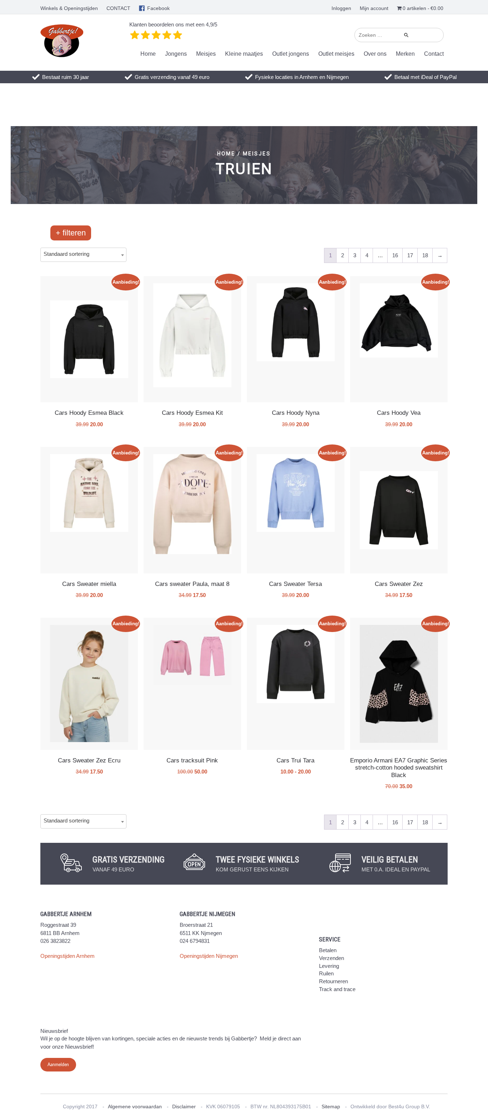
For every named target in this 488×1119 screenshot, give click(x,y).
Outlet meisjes (336, 54)
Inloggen (341, 8)
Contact (434, 54)
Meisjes (206, 54)
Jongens (176, 54)
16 (395, 255)
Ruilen (326, 973)
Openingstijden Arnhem (67, 956)
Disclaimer (184, 1106)
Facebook (158, 8)
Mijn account (374, 8)
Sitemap (331, 1106)
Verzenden (331, 958)
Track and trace (337, 989)
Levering (329, 966)
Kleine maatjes (244, 54)
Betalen (328, 950)
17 (410, 255)
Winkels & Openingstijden (69, 8)
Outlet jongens (290, 54)
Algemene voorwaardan (135, 1106)
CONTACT (118, 8)
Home (148, 54)
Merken (405, 54)
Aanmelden (58, 1065)
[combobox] (83, 255)
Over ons (375, 54)
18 (425, 255)
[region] (244, 165)
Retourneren (333, 981)
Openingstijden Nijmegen (209, 956)
